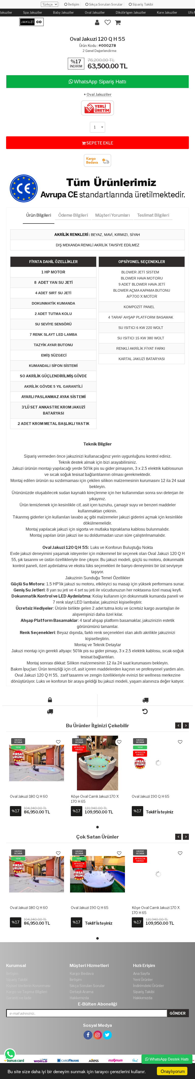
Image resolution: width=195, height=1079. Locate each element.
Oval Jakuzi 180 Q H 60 (29, 796)
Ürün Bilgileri (38, 215)
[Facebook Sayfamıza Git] (88, 1029)
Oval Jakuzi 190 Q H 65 (150, 796)
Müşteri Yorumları (112, 215)
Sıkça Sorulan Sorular (105, 4)
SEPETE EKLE (99, 143)
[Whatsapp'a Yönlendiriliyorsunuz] (10, 1054)
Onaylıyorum (173, 1071)
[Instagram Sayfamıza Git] (97, 1029)
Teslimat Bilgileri (153, 215)
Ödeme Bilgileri (73, 215)
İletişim (73, 4)
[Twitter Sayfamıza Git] (107, 1029)
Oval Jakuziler (99, 94)
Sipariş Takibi (142, 4)
